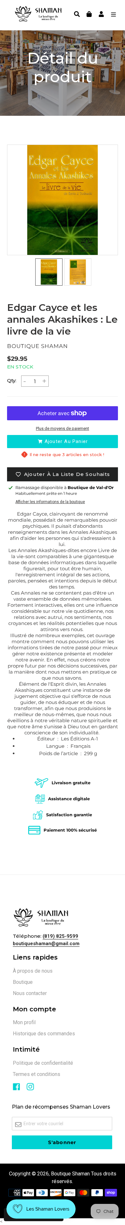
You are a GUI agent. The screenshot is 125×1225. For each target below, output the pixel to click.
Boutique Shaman (70, 1174)
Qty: (11, 380)
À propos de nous (33, 971)
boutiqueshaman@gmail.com (46, 943)
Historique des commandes (44, 1034)
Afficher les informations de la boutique (50, 502)
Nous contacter (30, 993)
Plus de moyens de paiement (62, 428)
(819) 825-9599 (60, 936)
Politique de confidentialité (43, 1063)
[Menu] (112, 15)
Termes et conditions (36, 1074)
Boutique (23, 982)
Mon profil (24, 1022)
